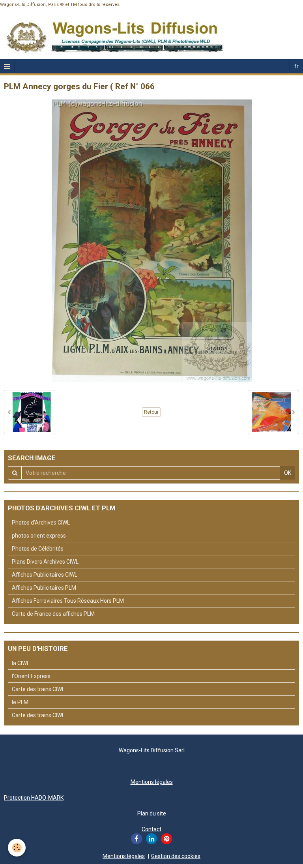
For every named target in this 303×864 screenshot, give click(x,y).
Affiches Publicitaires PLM (44, 588)
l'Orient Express (31, 676)
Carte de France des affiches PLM (53, 614)
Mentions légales (152, 782)
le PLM (20, 702)
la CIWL (21, 663)
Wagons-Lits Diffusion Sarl (152, 750)
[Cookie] (17, 848)
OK (287, 473)
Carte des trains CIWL (38, 689)
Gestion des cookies (175, 856)
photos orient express (39, 535)
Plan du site (151, 813)
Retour (151, 412)
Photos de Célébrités (38, 548)
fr (296, 66)
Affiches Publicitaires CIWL (44, 575)
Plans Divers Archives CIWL (45, 562)
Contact (151, 829)
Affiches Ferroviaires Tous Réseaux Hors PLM (68, 601)
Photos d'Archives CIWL (41, 522)
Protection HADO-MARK (34, 798)
